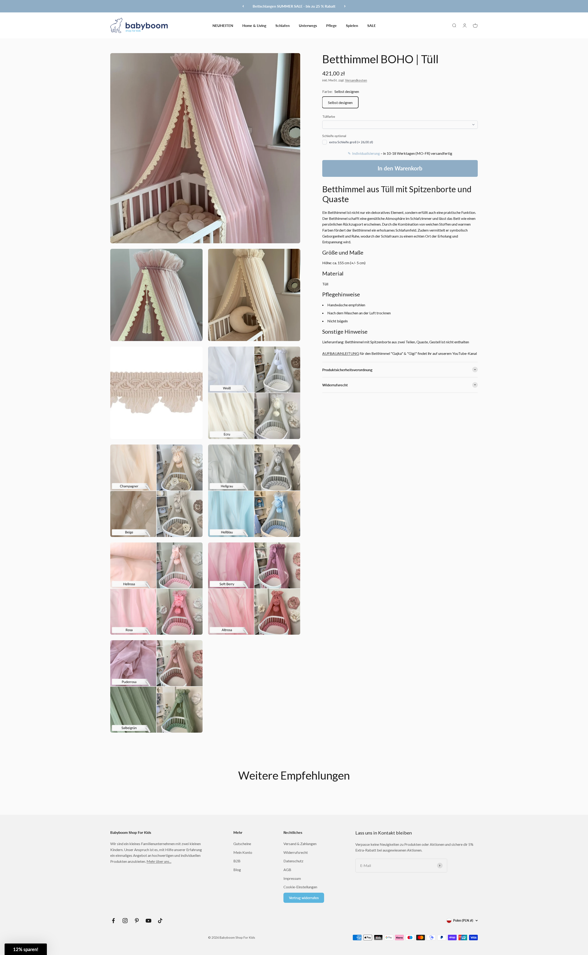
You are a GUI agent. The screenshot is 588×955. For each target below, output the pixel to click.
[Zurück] (243, 6)
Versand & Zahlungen (300, 843)
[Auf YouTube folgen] (148, 921)
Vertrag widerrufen (304, 898)
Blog (237, 869)
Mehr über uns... (159, 861)
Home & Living (254, 25)
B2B (236, 861)
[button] (26, 949)
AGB (287, 869)
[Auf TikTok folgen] (160, 921)
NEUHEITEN (222, 25)
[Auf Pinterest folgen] (137, 921)
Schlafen (282, 25)
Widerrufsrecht (295, 852)
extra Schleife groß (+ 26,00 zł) (351, 142)
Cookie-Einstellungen (300, 887)
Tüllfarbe (328, 116)
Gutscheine (242, 843)
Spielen (352, 25)
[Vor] (345, 6)
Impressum (292, 878)
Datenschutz (293, 861)
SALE (371, 25)
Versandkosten (356, 80)
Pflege (331, 25)
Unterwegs (308, 25)
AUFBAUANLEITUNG (340, 353)
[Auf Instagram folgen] (125, 921)
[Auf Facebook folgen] (113, 921)
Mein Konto (242, 852)
